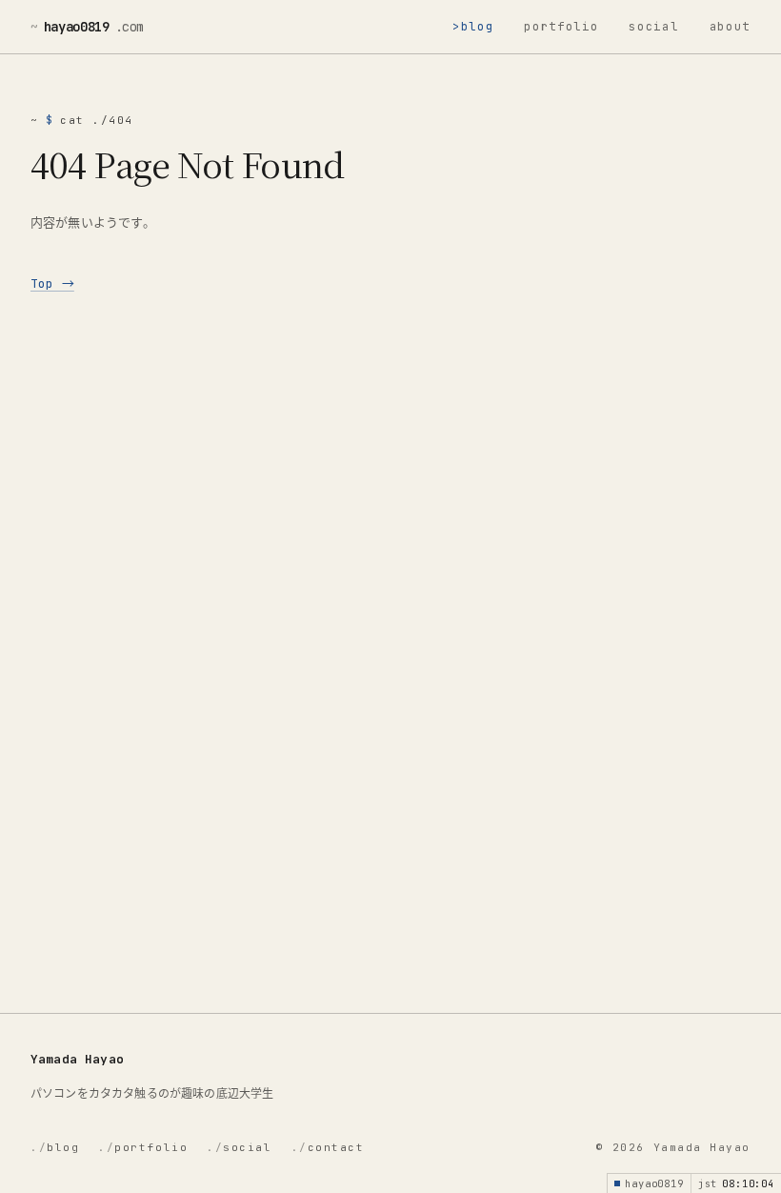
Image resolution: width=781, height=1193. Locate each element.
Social (653, 26)
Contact (328, 1147)
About (730, 26)
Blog (477, 26)
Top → (52, 283)
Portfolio (561, 26)
